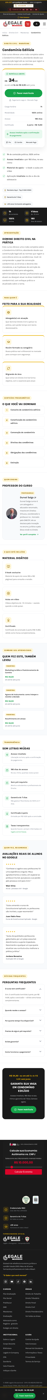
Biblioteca (7, 1348)
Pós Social (7, 1298)
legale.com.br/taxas (18, 832)
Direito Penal (30, 1303)
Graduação (7, 1316)
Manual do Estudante (34, 1348)
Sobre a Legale (9, 1339)
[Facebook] (24, 1281)
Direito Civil (13, 33)
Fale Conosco (24, 17)
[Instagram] (5, 1281)
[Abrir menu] (44, 24)
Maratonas (24, 33)
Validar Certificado (24, 14)
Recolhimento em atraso (15, 719)
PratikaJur (7, 1303)
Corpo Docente (9, 1344)
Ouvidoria (7, 1361)
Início (4, 33)
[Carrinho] (28, 24)
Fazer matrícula (25, 93)
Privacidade (30, 1357)
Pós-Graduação (9, 1294)
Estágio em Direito (10, 1328)
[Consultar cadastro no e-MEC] (36, 1200)
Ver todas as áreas (32, 1316)
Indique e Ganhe (9, 1370)
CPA (4, 1357)
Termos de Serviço (32, 1361)
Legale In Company (11, 1353)
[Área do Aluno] (36, 24)
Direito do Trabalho (33, 1294)
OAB (5, 1307)
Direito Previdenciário (34, 1311)
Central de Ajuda (38, 14)
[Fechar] (43, 1393)
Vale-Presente (8, 1366)
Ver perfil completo (28, 534)
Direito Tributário (32, 1298)
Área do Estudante (9, 14)
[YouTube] (11, 1281)
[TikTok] (18, 1281)
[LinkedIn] (30, 1281)
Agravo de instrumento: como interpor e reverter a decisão (21, 695)
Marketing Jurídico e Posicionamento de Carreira (22, 671)
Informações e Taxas (33, 1353)
